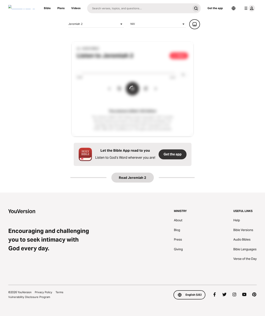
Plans (61, 8)
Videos (76, 8)
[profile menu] (249, 8)
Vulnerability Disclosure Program (29, 297)
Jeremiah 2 (75, 23)
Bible (47, 8)
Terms (59, 292)
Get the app (215, 8)
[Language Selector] (233, 8)
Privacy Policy (43, 292)
